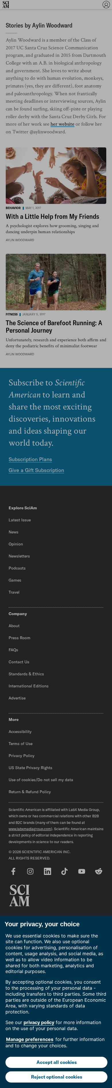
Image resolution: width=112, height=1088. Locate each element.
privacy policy (39, 1022)
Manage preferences (29, 1039)
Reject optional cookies (56, 1077)
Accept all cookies (56, 1062)
